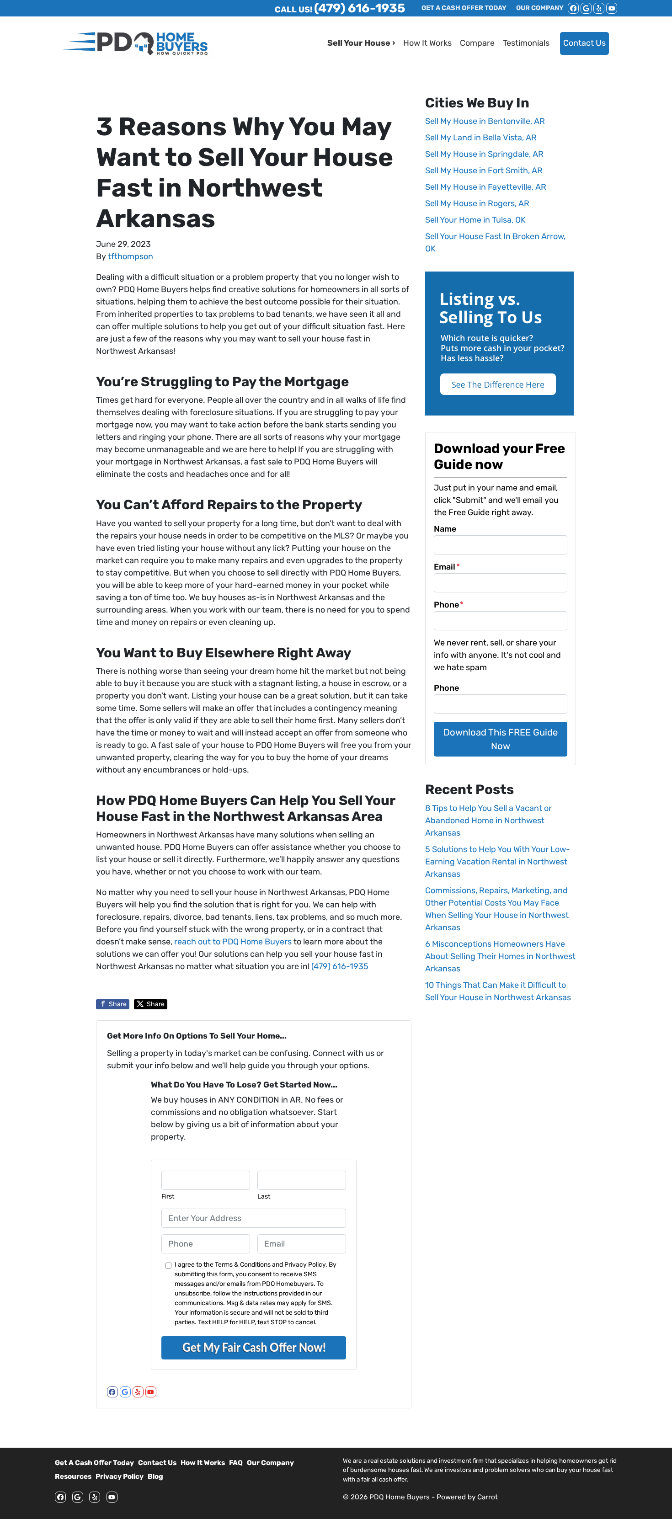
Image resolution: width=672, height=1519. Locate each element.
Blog (155, 1476)
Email (447, 567)
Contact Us (584, 43)
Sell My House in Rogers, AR (477, 203)
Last (264, 1196)
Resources (73, 1476)
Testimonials (526, 43)
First (168, 1196)
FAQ (236, 1463)
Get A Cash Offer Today (94, 1463)
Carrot (487, 1497)
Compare (477, 43)
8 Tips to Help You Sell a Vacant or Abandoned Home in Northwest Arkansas (488, 820)
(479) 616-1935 (339, 966)
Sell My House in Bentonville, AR (485, 121)
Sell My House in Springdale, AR (484, 154)
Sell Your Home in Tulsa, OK (475, 220)
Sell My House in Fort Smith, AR (484, 170)
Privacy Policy (120, 1476)
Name (445, 529)
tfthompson (130, 256)
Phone (449, 605)
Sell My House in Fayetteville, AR (485, 187)
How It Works (427, 43)
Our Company (270, 1463)
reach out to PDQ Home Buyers (233, 942)
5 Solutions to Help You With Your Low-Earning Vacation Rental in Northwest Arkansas (497, 861)
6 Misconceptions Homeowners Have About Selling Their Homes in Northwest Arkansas (500, 956)
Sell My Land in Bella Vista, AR (481, 138)
